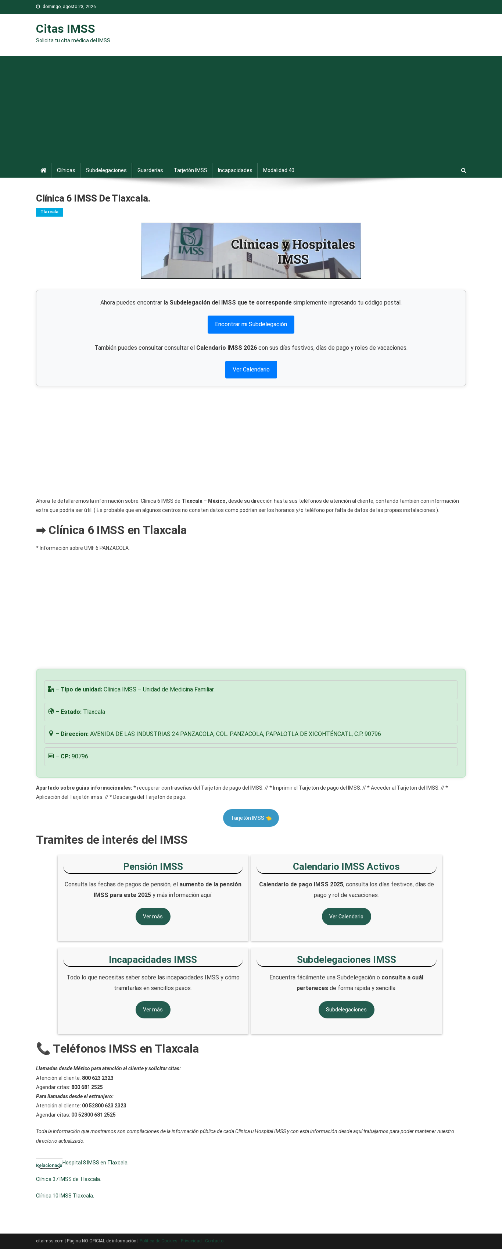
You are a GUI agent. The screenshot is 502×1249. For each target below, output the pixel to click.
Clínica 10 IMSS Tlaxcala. (65, 1196)
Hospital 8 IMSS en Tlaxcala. (95, 1163)
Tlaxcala (49, 211)
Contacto (214, 1240)
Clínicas (66, 170)
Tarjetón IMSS (190, 170)
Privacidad (191, 1240)
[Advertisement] (251, 107)
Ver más (153, 916)
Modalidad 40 (278, 170)
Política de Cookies (159, 1240)
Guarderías (150, 170)
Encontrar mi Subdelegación (251, 324)
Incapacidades (235, 170)
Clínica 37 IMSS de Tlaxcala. (68, 1179)
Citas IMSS (65, 29)
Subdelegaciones (106, 170)
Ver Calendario (251, 369)
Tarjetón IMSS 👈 (251, 818)
